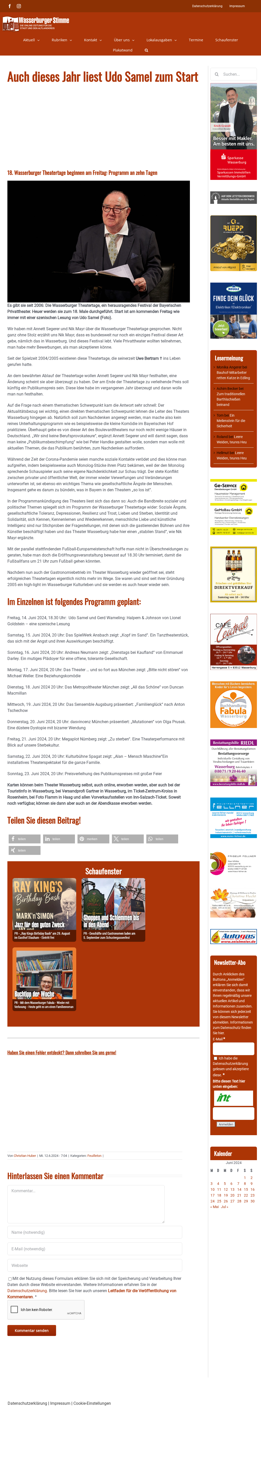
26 (226, 1201)
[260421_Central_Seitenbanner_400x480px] (233, 616)
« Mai (214, 1207)
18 (219, 1195)
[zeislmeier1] (233, 932)
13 (232, 1189)
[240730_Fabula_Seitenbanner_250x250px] (233, 684)
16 (253, 1189)
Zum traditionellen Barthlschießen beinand (231, 399)
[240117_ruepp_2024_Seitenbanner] (233, 218)
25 (219, 1201)
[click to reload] (233, 1098)
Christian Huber (25, 1156)
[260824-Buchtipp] (44, 950)
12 (226, 1189)
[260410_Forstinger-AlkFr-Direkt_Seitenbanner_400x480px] (233, 549)
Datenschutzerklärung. (27, 1290)
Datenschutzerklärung (230, 1064)
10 (213, 1189)
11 (219, 1189)
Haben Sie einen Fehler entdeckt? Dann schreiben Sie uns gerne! (61, 1052)
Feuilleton (94, 1156)
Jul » (224, 1207)
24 (213, 1201)
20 (232, 1195)
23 (253, 1195)
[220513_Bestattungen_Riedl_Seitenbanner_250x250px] (233, 742)
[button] (146, 50)
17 (213, 1195)
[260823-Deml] (113, 881)
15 (246, 1189)
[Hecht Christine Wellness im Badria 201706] (233, 890)
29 (246, 1201)
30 (253, 1201)
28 (239, 1201)
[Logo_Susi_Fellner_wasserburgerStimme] (233, 800)
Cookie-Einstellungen (92, 1403)
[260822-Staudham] (44, 881)
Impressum (60, 1403)
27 (232, 1201)
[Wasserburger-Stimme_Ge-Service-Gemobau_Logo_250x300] (233, 482)
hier (221, 1033)
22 (246, 1195)
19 (226, 1195)
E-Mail (219, 1039)
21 (239, 1195)
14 (239, 1189)
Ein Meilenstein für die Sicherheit (231, 420)
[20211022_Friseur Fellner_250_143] (233, 852)
